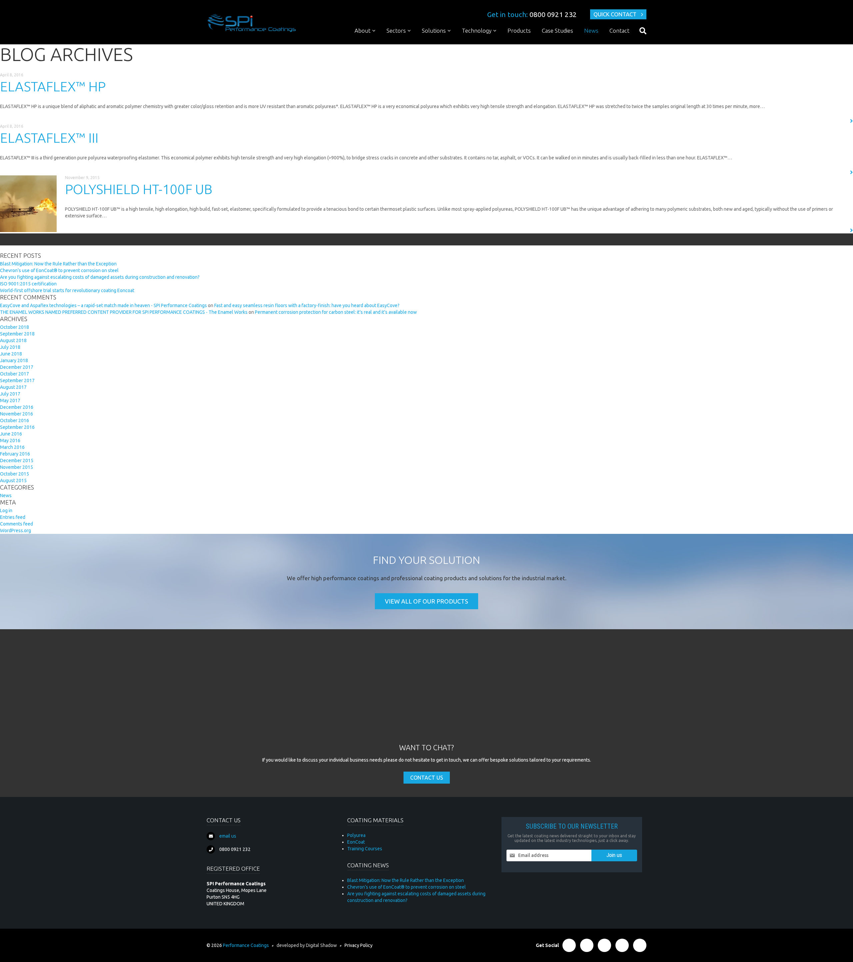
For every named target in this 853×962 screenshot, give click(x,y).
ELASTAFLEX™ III (49, 137)
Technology (476, 30)
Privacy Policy (359, 945)
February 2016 (15, 453)
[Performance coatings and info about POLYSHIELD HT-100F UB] (28, 203)
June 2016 (11, 433)
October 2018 (14, 327)
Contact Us (426, 778)
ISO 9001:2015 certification (28, 283)
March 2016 (12, 447)
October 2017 (14, 373)
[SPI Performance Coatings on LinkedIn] (604, 945)
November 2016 (16, 413)
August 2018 (13, 340)
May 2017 (10, 400)
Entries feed (12, 517)
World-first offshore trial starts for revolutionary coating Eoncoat (67, 290)
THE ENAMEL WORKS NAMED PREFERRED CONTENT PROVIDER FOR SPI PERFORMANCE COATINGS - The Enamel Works (124, 312)
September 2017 (17, 380)
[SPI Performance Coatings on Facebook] (569, 945)
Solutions (434, 30)
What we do (372, 43)
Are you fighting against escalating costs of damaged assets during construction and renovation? (100, 277)
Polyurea (475, 43)
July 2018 (10, 347)
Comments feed (16, 524)
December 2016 (16, 407)
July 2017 (10, 393)
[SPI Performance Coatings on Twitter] (586, 945)
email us (227, 836)
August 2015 (13, 480)
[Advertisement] (426, 692)
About (363, 30)
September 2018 (17, 333)
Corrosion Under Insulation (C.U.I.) (462, 70)
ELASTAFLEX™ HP (53, 86)
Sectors (396, 30)
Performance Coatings (246, 945)
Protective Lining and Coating (457, 43)
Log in (6, 510)
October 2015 (14, 473)
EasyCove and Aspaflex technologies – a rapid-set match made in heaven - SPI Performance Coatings (103, 305)
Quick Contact (614, 14)
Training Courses (484, 70)
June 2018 (11, 353)
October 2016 (14, 420)
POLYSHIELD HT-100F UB (138, 189)
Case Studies (557, 30)
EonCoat (356, 842)
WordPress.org (15, 530)
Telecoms (401, 70)
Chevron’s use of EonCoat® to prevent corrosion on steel (59, 270)
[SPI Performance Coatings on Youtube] (639, 945)
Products (519, 30)
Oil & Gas (401, 43)
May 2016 (10, 440)
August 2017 (13, 387)
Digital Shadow (321, 945)
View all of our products (426, 601)
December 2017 (16, 367)
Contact (619, 30)
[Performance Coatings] (252, 22)
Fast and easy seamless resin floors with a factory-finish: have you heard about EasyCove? (307, 305)
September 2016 (17, 427)
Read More (835, 121)
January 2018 (14, 360)
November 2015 (16, 467)
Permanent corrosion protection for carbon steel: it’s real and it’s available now (336, 312)
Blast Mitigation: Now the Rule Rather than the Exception (58, 263)
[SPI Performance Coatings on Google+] (622, 945)
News (591, 30)
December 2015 (16, 460)
